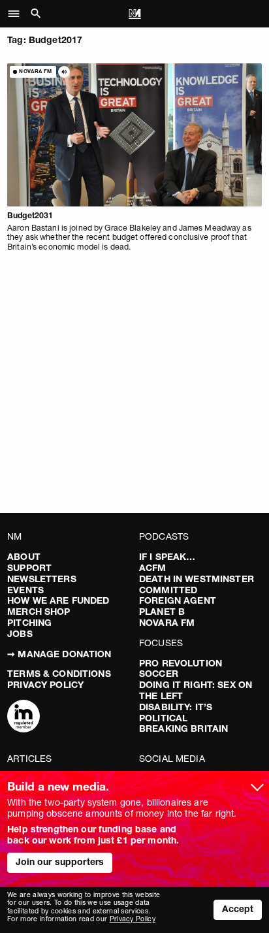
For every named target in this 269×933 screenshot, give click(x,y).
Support (29, 568)
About (23, 557)
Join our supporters (60, 862)
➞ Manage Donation (59, 654)
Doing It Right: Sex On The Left (195, 690)
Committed (168, 590)
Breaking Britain (183, 728)
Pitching (29, 623)
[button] (17, 13)
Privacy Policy (45, 685)
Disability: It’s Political (175, 712)
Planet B (162, 611)
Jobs (20, 634)
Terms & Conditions (59, 673)
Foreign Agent (177, 600)
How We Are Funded (58, 600)
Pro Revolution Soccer (180, 668)
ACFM (152, 568)
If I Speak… (167, 557)
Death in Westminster (196, 579)
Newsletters (41, 579)
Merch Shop (38, 611)
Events (25, 590)
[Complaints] (23, 717)
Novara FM (167, 623)
